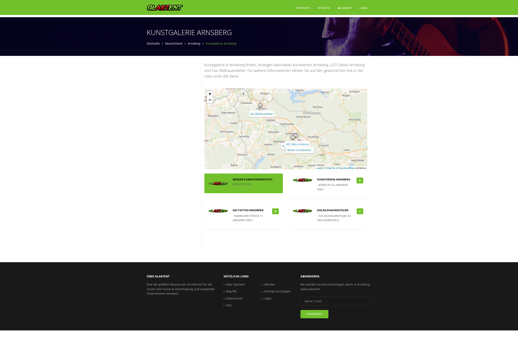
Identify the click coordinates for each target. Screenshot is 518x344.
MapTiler (331, 167)
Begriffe (231, 291)
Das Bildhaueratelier (261, 113)
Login (363, 8)
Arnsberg (194, 43)
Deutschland (173, 43)
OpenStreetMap (346, 167)
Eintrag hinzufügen (277, 291)
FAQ (228, 305)
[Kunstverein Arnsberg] (293, 137)
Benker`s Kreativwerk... (300, 150)
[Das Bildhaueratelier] (260, 105)
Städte (325, 8)
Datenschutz (234, 298)
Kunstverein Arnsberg (333, 179)
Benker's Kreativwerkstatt (253, 179)
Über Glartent (235, 284)
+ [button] (210, 93)
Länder (345, 8)
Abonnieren (314, 314)
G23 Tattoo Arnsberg (297, 144)
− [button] (210, 99)
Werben (269, 284)
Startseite (303, 8)
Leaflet (319, 167)
